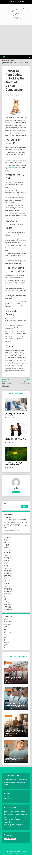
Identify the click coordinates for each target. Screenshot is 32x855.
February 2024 (7, 586)
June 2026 (6, 542)
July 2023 (6, 598)
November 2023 (8, 591)
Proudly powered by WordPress (14, 851)
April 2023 (6, 603)
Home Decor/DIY (8, 632)
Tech (5, 641)
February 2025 (7, 568)
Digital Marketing (8, 621)
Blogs (5, 618)
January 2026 (7, 550)
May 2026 (6, 544)
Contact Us (7, 797)
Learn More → (16, 491)
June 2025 (6, 562)
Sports (5, 639)
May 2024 (6, 583)
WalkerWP (19, 853)
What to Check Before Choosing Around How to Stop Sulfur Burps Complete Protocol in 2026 (15, 705)
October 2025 (7, 555)
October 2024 (7, 575)
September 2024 (8, 576)
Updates (6, 647)
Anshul (8, 94)
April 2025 (6, 565)
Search (5, 503)
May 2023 (6, 601)
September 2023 (8, 594)
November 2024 (8, 573)
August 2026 (7, 539)
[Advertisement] (16, 39)
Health (5, 631)
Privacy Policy (7, 798)
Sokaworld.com (21, 781)
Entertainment (23, 94)
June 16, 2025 (9, 442)
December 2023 (8, 589)
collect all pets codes (13, 95)
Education (6, 623)
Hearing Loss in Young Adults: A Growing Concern (14, 758)
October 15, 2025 (10, 417)
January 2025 (7, 570)
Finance (6, 627)
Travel (5, 644)
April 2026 (6, 545)
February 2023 (7, 606)
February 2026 (7, 549)
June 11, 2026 (9, 682)
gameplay (11, 167)
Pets (5, 637)
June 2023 (6, 599)
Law (5, 634)
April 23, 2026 (9, 761)
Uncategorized (7, 645)
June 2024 (6, 581)
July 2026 (6, 541)
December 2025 (8, 552)
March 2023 (7, 604)
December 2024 (8, 572)
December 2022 (8, 609)
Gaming (6, 629)
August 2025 (7, 558)
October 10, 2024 (10, 467)
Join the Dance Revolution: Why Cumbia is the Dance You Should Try (15, 439)
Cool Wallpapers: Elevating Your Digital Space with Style (14, 463)
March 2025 (7, 567)
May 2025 (6, 563)
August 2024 (7, 578)
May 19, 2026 (9, 735)
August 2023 (7, 596)
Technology (6, 642)
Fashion (6, 626)
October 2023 (7, 593)
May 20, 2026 (9, 708)
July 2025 (6, 560)
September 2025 (8, 557)
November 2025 (8, 554)
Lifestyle (6, 636)
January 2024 (7, 588)
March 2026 (7, 547)
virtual (6, 355)
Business (6, 619)
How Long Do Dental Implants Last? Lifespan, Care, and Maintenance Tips (15, 679)
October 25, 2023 (15, 94)
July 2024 (6, 580)
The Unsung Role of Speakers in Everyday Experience (14, 414)
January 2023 (7, 607)
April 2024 (6, 585)
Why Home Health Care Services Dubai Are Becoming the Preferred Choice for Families (15, 732)
